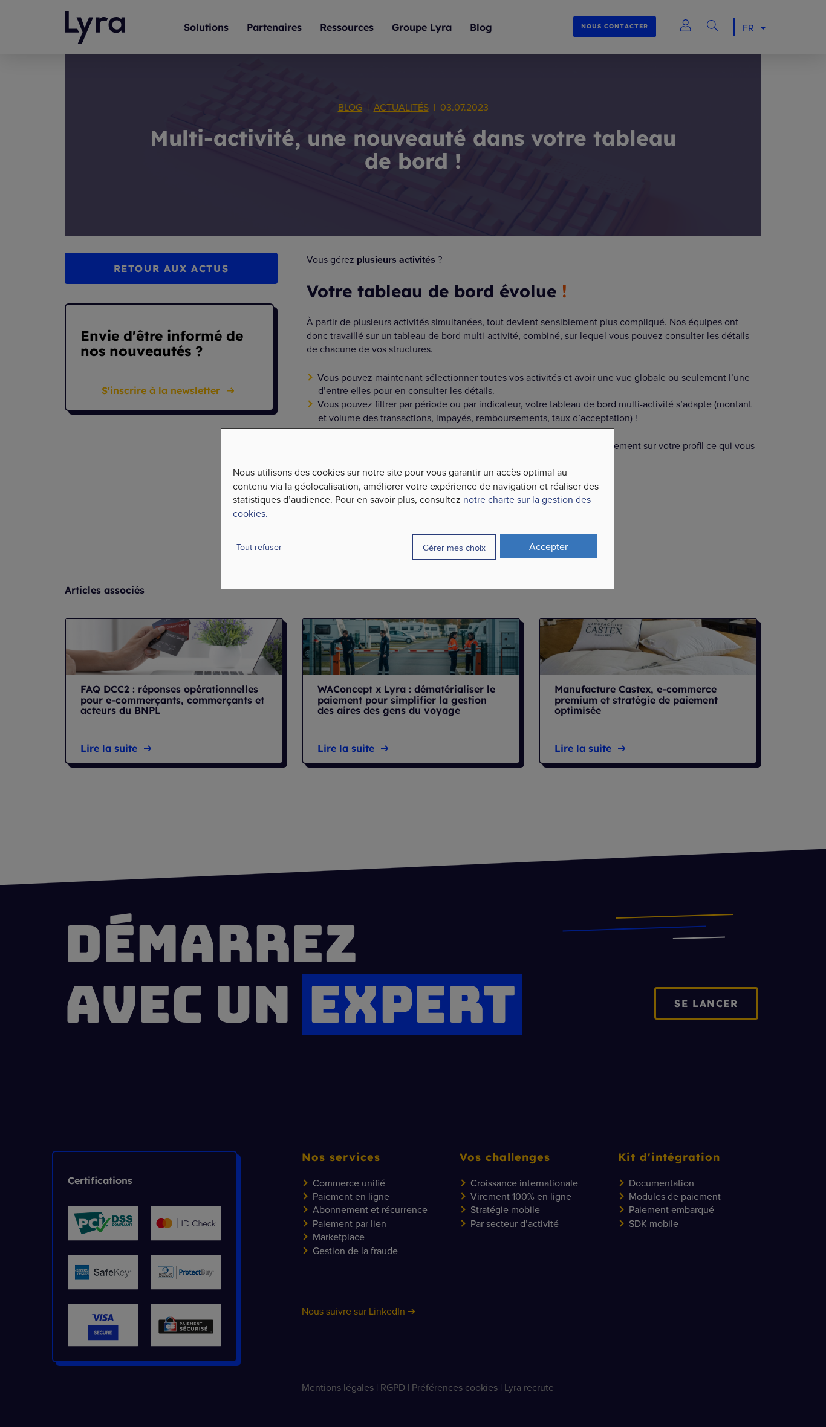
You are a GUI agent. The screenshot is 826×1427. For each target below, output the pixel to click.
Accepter (548, 546)
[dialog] (417, 508)
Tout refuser (259, 546)
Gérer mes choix (454, 547)
